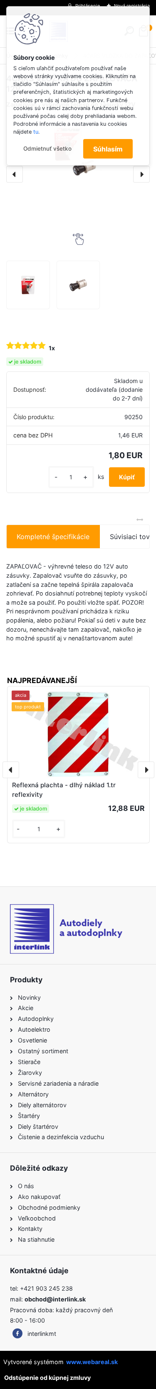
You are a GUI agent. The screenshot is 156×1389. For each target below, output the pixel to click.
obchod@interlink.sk (55, 1299)
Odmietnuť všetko (47, 148)
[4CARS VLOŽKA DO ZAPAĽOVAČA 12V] (28, 285)
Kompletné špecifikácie (53, 536)
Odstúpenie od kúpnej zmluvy (47, 1377)
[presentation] (14, 174)
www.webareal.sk (92, 1361)
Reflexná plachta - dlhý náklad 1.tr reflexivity (64, 789)
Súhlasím (108, 149)
